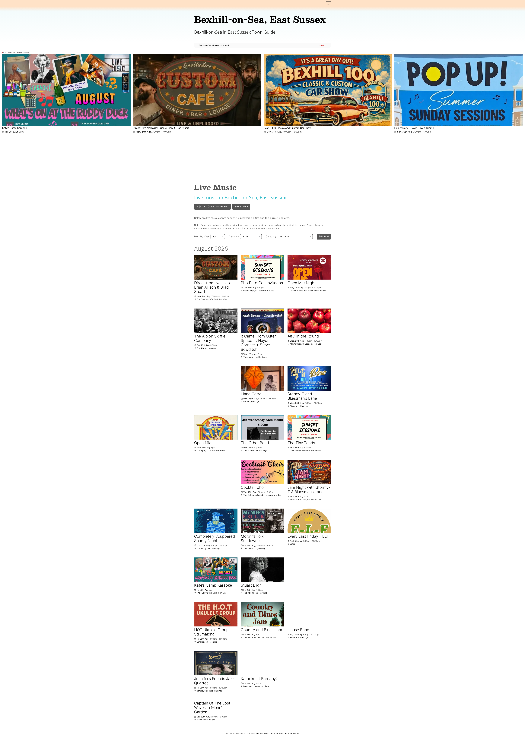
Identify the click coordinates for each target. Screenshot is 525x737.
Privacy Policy (293, 733)
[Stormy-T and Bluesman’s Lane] (309, 378)
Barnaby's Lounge (205, 691)
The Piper (201, 450)
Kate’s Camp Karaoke (14, 128)
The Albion (201, 348)
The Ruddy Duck (204, 593)
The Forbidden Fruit (252, 495)
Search (324, 236)
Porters (246, 401)
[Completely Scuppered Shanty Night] (215, 521)
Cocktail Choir (253, 487)
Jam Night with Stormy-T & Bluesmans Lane (309, 489)
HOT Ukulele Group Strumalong (211, 631)
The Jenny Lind (250, 357)
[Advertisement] (262, 156)
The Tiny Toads (301, 443)
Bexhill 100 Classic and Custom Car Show (287, 128)
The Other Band (255, 443)
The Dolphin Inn (250, 450)
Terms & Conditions (264, 733)
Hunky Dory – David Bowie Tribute (414, 128)
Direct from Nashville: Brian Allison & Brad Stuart (161, 128)
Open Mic (202, 443)
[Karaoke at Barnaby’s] (262, 663)
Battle (292, 544)
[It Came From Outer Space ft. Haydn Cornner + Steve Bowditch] (262, 321)
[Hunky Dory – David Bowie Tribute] (458, 90)
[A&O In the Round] (309, 321)
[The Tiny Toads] (309, 427)
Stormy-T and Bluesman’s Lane (302, 396)
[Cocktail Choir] (262, 472)
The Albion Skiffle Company (209, 338)
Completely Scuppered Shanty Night (214, 538)
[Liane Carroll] (262, 378)
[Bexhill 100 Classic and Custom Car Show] (328, 90)
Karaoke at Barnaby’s (259, 678)
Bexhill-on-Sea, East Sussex (260, 19)
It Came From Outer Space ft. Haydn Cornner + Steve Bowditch (258, 343)
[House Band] (309, 614)
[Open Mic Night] (309, 267)
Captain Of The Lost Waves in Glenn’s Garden (212, 707)
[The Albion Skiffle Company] (215, 321)
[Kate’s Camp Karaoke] (66, 90)
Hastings (212, 348)
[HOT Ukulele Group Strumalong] (215, 614)
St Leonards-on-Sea (264, 290)
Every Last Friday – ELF (308, 536)
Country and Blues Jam (261, 629)
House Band (298, 629)
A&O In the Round (303, 336)
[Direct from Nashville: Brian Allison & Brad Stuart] (197, 90)
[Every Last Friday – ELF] (309, 521)
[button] (328, 4)
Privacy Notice (280, 733)
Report (322, 45)
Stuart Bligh (251, 585)
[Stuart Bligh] (262, 569)
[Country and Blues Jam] (262, 614)
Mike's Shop (295, 344)
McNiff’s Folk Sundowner (252, 538)
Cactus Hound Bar (298, 290)
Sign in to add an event (212, 206)
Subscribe (241, 206)
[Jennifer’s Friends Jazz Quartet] (215, 663)
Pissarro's (294, 406)
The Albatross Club (252, 637)
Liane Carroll (252, 394)
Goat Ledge (248, 290)
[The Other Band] (262, 427)
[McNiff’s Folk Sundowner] (262, 521)
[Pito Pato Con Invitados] (262, 267)
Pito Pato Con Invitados (262, 283)
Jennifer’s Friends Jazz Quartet (214, 680)
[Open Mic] (215, 427)
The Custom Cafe (205, 299)
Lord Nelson (202, 642)
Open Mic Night (302, 283)
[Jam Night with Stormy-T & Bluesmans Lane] (309, 472)
